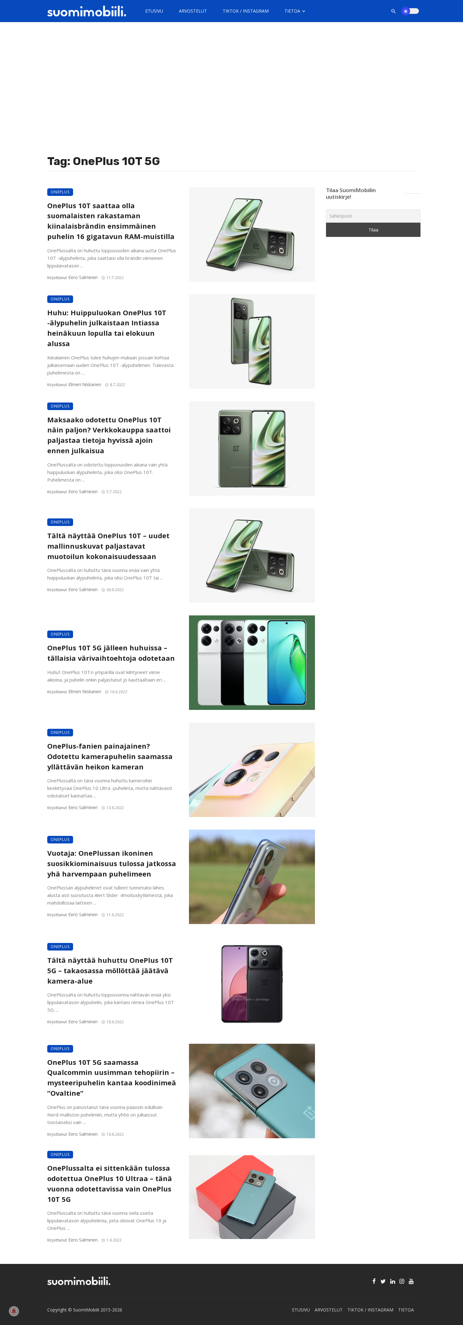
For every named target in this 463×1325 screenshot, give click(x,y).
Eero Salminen (83, 277)
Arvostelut (193, 11)
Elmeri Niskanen (84, 384)
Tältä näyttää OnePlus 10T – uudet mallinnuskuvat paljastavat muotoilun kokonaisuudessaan (108, 546)
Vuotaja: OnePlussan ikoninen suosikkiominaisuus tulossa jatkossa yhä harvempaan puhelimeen (111, 863)
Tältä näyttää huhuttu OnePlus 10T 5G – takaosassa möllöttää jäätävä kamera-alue (110, 970)
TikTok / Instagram (246, 11)
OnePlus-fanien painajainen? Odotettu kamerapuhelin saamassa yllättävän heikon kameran (110, 756)
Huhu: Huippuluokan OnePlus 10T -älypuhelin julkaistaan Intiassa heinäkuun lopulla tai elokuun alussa (106, 328)
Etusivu (154, 11)
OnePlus (60, 192)
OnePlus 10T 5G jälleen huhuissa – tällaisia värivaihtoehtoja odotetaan (111, 653)
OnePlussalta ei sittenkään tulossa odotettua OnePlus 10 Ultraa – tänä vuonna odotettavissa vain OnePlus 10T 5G (109, 1183)
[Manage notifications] (14, 1311)
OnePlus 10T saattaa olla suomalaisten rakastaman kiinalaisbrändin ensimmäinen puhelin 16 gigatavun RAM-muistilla (110, 221)
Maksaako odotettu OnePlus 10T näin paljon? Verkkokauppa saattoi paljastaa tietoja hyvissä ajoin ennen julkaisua (109, 435)
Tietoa (292, 11)
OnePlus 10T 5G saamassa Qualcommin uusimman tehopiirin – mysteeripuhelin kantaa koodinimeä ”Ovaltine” (111, 1078)
